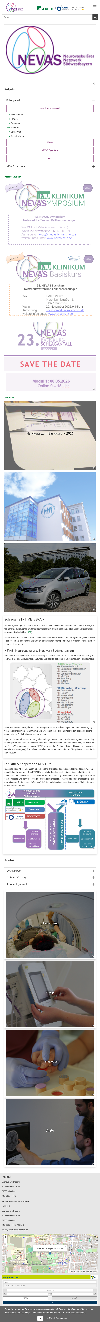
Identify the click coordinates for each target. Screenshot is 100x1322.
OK (40, 1318)
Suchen (95, 17)
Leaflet (72, 1271)
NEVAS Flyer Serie (50, 150)
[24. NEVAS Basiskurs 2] (50, 285)
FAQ (50, 158)
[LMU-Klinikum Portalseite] (11, 7)
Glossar (50, 142)
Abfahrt (25, 1298)
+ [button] (5, 1237)
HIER (29, 632)
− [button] (5, 1241)
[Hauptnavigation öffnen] (94, 5)
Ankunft (74, 1298)
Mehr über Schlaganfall (50, 108)
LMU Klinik (6, 1177)
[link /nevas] (50, 54)
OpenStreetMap (83, 1271)
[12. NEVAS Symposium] (50, 214)
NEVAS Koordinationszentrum (16, 1202)
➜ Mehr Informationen (57, 1318)
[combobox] (50, 17)
